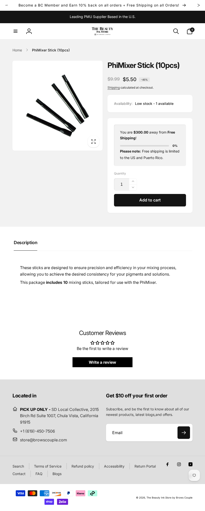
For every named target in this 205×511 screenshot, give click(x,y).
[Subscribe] (184, 432)
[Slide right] (198, 5)
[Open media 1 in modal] (57, 106)
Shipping (114, 87)
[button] (15, 31)
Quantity (120, 173)
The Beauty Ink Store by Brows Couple (169, 497)
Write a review (102, 362)
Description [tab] (25, 242)
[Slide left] (6, 5)
